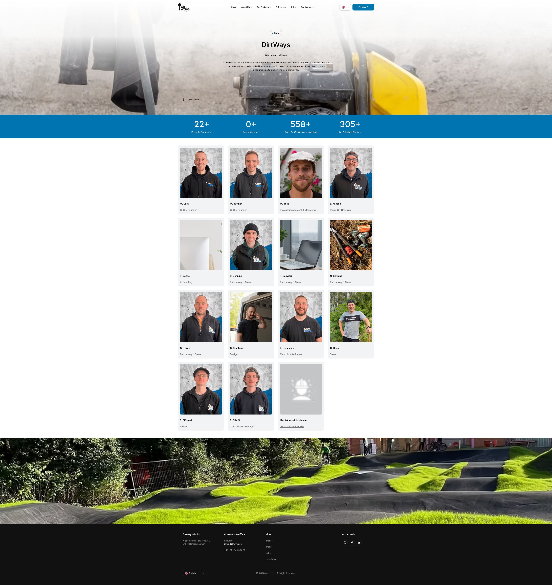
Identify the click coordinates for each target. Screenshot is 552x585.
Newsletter (271, 559)
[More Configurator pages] (314, 7)
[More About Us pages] (251, 7)
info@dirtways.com (233, 544)
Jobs (268, 553)
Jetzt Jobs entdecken (292, 426)
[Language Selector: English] (345, 7)
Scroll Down (193, 99)
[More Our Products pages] (270, 7)
